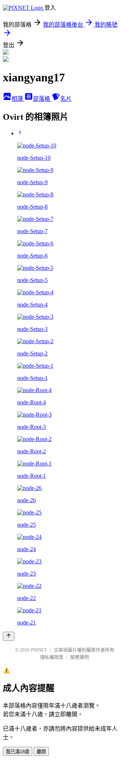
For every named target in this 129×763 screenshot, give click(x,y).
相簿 (17, 99)
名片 (66, 99)
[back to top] (8, 636)
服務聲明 (79, 657)
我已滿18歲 (17, 751)
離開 (41, 751)
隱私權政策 (51, 657)
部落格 (42, 99)
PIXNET (39, 650)
